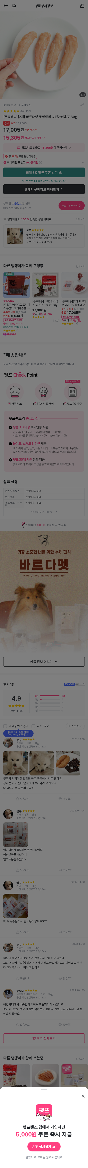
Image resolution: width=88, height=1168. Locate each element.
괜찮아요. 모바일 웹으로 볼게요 (44, 1157)
